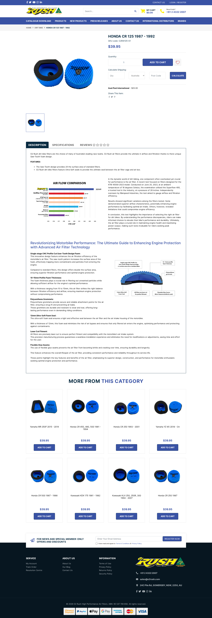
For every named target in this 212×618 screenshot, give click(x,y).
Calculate (178, 75)
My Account (31, 563)
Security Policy (105, 574)
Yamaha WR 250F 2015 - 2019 (44, 426)
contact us (159, 2)
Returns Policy (105, 570)
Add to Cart (158, 62)
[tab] (37, 145)
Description (37, 144)
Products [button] (60, 21)
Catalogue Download (38, 21)
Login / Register (178, 2)
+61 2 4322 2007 (176, 12)
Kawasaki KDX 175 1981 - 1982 (85, 495)
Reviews (86, 144)
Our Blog (66, 567)
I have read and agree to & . (120, 543)
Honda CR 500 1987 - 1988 (44, 495)
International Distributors (158, 21)
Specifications (63, 144)
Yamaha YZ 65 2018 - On (168, 426)
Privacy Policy (137, 543)
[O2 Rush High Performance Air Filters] (44, 11)
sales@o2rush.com (150, 579)
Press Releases (99, 21)
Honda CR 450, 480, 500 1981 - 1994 (85, 427)
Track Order (31, 567)
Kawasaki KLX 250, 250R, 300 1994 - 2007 (126, 496)
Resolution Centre (34, 570)
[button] (177, 62)
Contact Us (132, 21)
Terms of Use (105, 563)
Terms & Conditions (123, 543)
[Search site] (135, 11)
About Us (116, 21)
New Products (78, 21)
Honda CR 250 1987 (167, 495)
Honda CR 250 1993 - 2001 (126, 426)
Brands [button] (182, 21)
